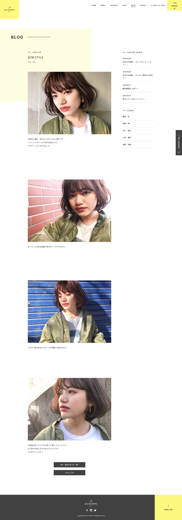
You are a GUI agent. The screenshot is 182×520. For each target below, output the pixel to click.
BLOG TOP (69, 472)
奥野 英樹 (127, 144)
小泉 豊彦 (127, 137)
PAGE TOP (168, 510)
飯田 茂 (126, 116)
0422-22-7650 (159, 5)
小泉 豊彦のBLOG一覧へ (69, 465)
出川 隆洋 (127, 130)
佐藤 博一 (127, 123)
